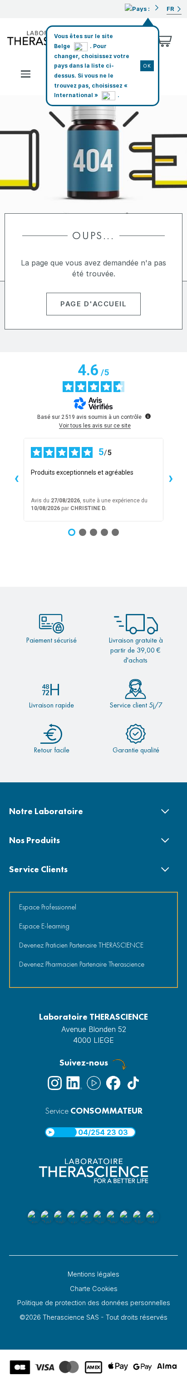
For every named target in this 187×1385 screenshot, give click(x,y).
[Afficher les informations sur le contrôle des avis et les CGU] (148, 416)
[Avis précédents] (16, 479)
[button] (142, 8)
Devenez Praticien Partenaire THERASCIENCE (81, 945)
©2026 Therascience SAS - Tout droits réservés (93, 1317)
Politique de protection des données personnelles (93, 1302)
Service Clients (38, 869)
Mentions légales (93, 1274)
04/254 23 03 (103, 1132)
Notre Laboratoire (46, 811)
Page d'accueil (93, 304)
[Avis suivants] (170, 479)
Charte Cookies (94, 1288)
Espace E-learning (44, 926)
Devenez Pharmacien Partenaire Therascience (81, 964)
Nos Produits (34, 840)
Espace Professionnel (47, 907)
